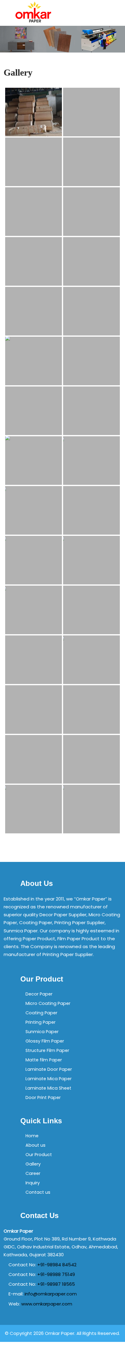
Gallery (33, 1164)
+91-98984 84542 (56, 1264)
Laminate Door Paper (48, 1069)
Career (32, 1173)
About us (35, 1145)
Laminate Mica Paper (48, 1079)
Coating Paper (41, 1013)
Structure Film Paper (47, 1050)
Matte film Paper (43, 1060)
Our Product (38, 1155)
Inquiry (32, 1183)
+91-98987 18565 (56, 1284)
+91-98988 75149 (56, 1274)
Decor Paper (38, 994)
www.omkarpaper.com (46, 1304)
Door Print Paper (43, 1097)
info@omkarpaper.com (51, 1294)
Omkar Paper (59, 1333)
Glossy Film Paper (44, 1041)
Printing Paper (40, 1022)
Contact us (37, 1192)
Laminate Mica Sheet (48, 1088)
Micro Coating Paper (47, 1003)
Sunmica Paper (42, 1032)
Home (32, 1136)
